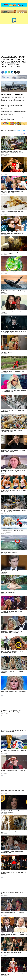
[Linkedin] (12, 72)
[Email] (15, 72)
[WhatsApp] (9, 72)
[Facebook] (2, 72)
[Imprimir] (18, 72)
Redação (5, 69)
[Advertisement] (14, 40)
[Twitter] (5, 72)
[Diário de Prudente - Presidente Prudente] (14, 21)
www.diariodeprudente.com (20, 130)
